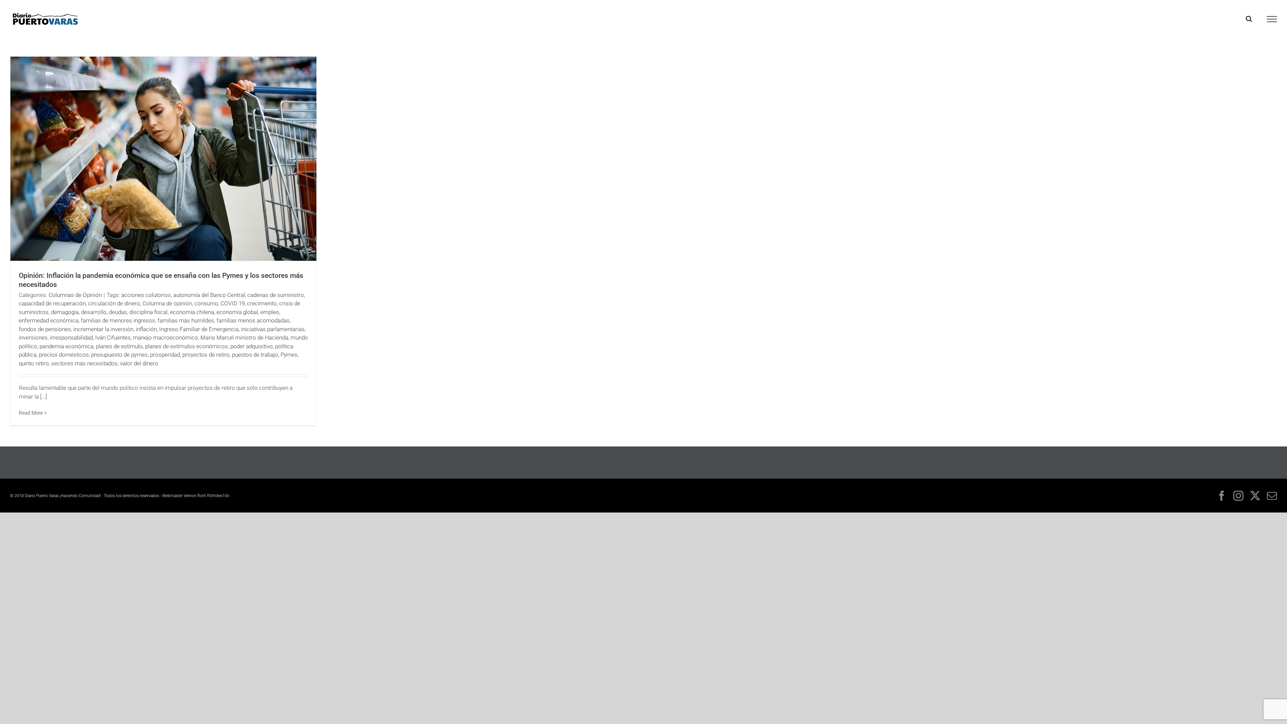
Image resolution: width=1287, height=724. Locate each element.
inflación (146, 329)
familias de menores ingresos (118, 320)
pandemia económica (67, 346)
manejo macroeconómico (165, 337)
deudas (118, 312)
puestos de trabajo (255, 354)
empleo (269, 312)
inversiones (33, 337)
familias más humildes (186, 320)
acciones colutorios (146, 295)
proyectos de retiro (206, 354)
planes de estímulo (119, 346)
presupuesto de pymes (119, 354)
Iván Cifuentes (113, 337)
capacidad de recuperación (52, 303)
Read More (31, 413)
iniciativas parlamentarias (273, 329)
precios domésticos (64, 354)
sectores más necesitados (84, 363)
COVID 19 (233, 303)
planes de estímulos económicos (186, 346)
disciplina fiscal (148, 312)
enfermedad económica (48, 320)
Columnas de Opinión (75, 295)
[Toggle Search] (1249, 18)
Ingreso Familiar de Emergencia (199, 329)
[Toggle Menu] (1272, 19)
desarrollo (94, 312)
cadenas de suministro (275, 295)
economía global (237, 312)
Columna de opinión (167, 303)
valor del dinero (139, 363)
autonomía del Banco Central (209, 295)
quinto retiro (34, 363)
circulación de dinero (114, 303)
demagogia (65, 312)
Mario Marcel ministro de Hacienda (244, 337)
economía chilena (192, 312)
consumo (206, 303)
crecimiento (262, 303)
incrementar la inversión (103, 329)
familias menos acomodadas (253, 320)
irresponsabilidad (71, 337)
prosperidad (165, 354)
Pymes (289, 354)
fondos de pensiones (45, 329)
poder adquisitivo (251, 346)
